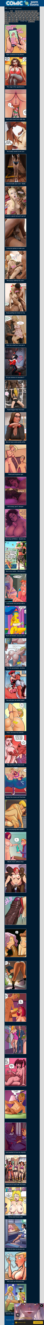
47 (13, 19)
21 (27, 13)
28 (15, 15)
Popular (31, 21)
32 (29, 15)
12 (29, 12)
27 (12, 15)
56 (9, 21)
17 (13, 13)
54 (37, 19)
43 (34, 17)
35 (6, 17)
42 (30, 17)
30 (22, 15)
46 (9, 19)
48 (16, 19)
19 (20, 13)
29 (19, 15)
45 (6, 19)
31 (26, 15)
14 (36, 12)
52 (30, 19)
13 (32, 12)
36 (9, 17)
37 (13, 17)
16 (9, 13)
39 (20, 17)
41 (27, 17)
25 (6, 15)
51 (27, 19)
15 (6, 13)
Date (6, 23)
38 (16, 17)
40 (23, 17)
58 (16, 21)
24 (37, 13)
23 (34, 13)
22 (30, 13)
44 (37, 17)
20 (23, 13)
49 (20, 19)
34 (36, 15)
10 (22, 12)
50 (23, 19)
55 (6, 21)
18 (16, 13)
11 (25, 12)
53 (34, 19)
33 (33, 15)
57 (13, 21)
